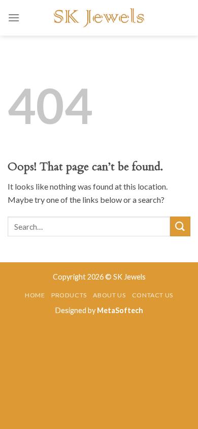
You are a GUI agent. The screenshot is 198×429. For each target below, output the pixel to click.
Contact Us (152, 295)
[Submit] (180, 226)
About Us (109, 295)
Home (35, 295)
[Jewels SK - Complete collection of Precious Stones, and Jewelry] (99, 17)
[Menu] (14, 17)
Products (69, 295)
